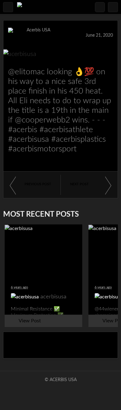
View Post (30, 320)
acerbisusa (37, 35)
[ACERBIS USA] (19, 7)
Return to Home (60, 345)
